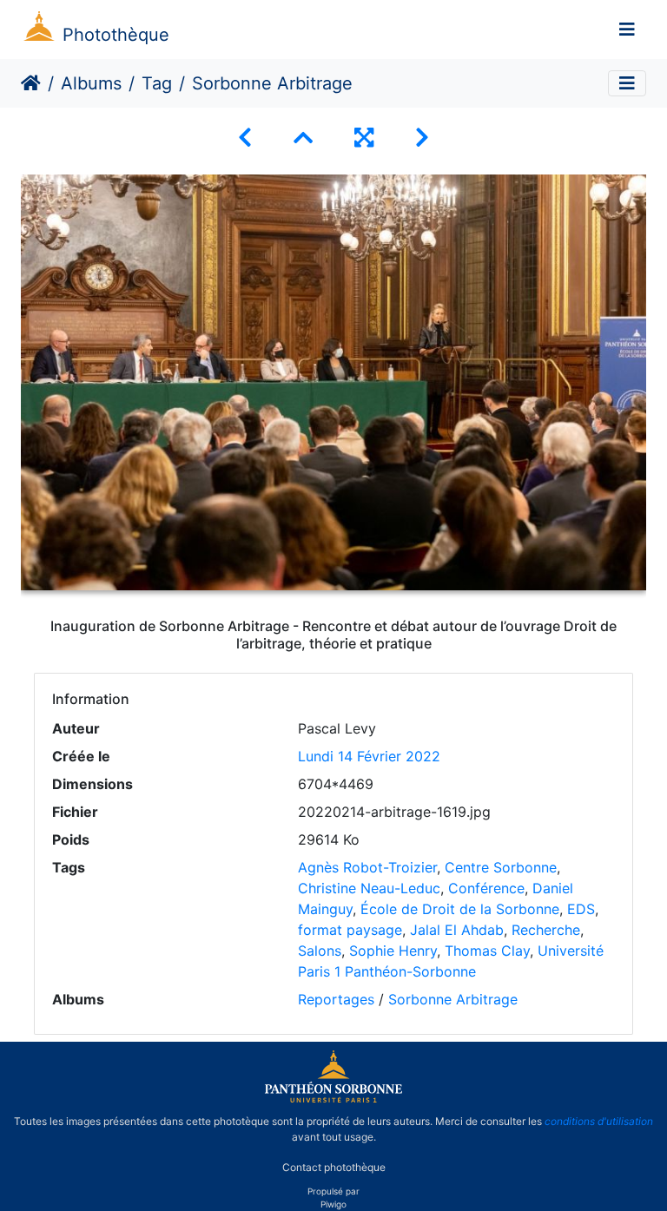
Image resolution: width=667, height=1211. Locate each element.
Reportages (336, 999)
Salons (319, 950)
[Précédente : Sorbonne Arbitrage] (245, 137)
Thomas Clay (487, 950)
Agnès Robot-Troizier (367, 867)
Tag (157, 83)
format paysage (350, 929)
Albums (91, 83)
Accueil (31, 83)
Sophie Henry (393, 950)
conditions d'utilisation (599, 1121)
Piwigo (333, 1204)
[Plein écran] (364, 137)
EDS (581, 909)
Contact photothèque (334, 1166)
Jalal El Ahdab (457, 929)
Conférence (486, 888)
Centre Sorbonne (501, 867)
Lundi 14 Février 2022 (369, 756)
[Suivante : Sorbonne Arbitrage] (422, 137)
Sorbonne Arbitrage (453, 999)
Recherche (546, 929)
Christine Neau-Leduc (369, 888)
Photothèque (116, 34)
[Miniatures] (303, 137)
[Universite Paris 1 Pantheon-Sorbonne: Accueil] (333, 1099)
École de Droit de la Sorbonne (459, 909)
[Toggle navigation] (627, 29)
